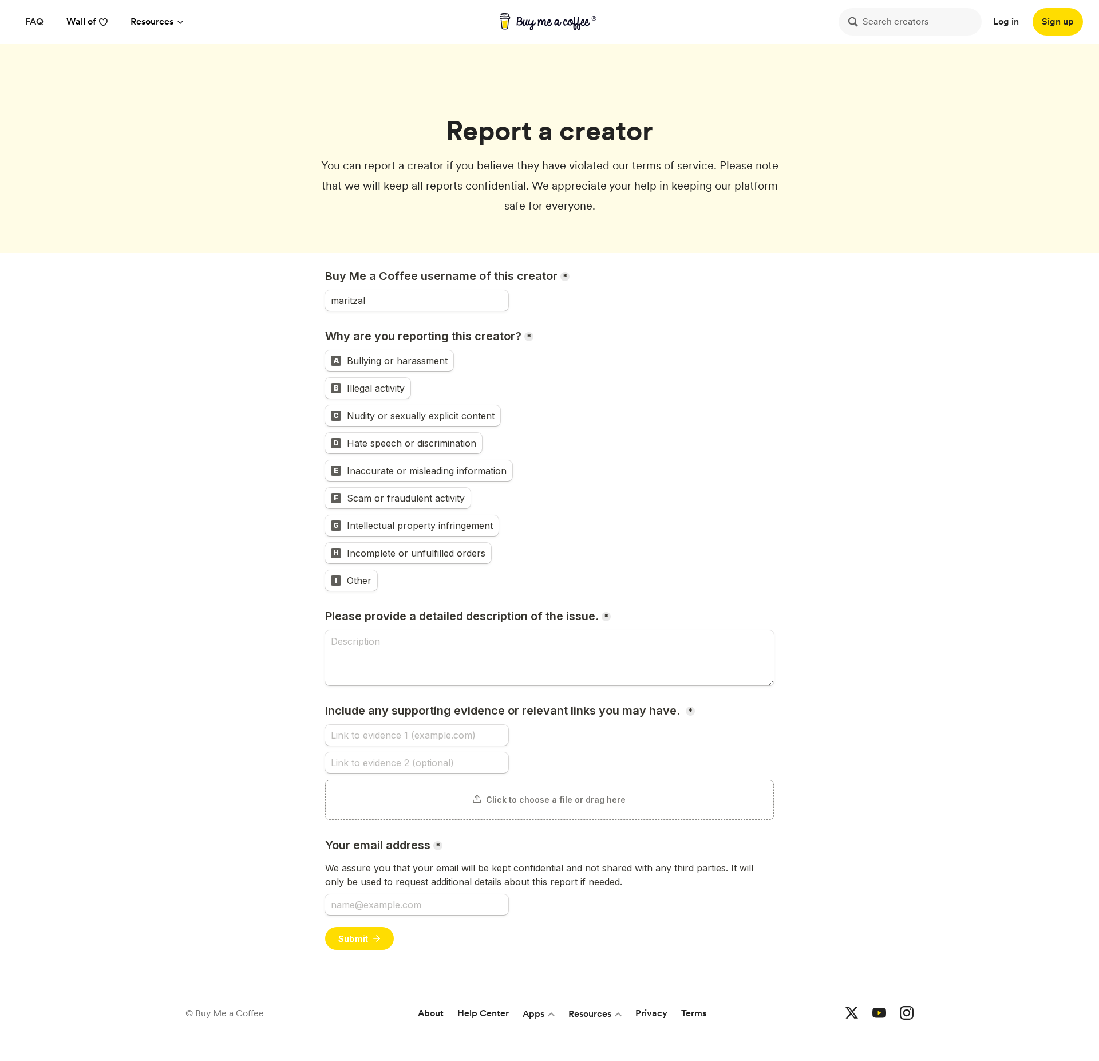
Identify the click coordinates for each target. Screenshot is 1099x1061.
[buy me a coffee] (550, 21)
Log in (1006, 21)
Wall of (81, 21)
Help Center (483, 1013)
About (431, 1013)
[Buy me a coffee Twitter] (852, 1013)
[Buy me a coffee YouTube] (879, 1013)
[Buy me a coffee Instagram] (907, 1013)
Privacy (651, 1013)
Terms (693, 1013)
